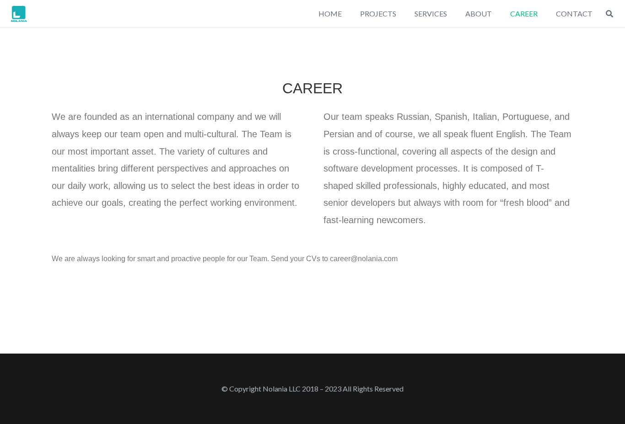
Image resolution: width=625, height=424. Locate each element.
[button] (610, 14)
